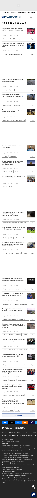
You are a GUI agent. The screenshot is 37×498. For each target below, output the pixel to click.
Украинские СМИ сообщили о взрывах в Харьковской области (13, 279)
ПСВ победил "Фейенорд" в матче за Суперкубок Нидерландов (13, 228)
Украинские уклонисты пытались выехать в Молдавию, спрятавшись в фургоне (13, 213)
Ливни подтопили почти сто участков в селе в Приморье (11, 95)
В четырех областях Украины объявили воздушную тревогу (12, 309)
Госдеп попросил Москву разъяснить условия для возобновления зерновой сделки (13, 401)
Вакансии (5, 443)
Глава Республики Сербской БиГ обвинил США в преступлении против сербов (13, 371)
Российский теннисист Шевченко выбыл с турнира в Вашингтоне (13, 29)
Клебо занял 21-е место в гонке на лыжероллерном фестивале (13, 294)
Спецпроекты (6, 436)
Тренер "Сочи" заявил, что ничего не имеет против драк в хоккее (13, 340)
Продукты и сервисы (26, 436)
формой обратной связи (18, 475)
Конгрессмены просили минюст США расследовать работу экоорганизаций (12, 162)
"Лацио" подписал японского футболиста (11, 146)
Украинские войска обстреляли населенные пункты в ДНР (12, 355)
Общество (12, 433)
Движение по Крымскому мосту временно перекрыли (12, 110)
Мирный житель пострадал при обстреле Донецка (12, 80)
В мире (28, 433)
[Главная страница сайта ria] (11, 16)
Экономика (20, 433)
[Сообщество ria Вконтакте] (18, 422)
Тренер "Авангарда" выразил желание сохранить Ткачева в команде (12, 386)
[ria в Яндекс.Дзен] (11, 422)
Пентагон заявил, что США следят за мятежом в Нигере (13, 177)
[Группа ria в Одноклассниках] (25, 422)
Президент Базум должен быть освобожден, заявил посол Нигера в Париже (13, 325)
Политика (5, 433)
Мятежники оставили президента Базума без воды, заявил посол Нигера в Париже (13, 244)
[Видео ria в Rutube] (31, 422)
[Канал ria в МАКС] (5, 422)
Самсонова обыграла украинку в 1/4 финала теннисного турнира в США (13, 45)
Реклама (15, 436)
